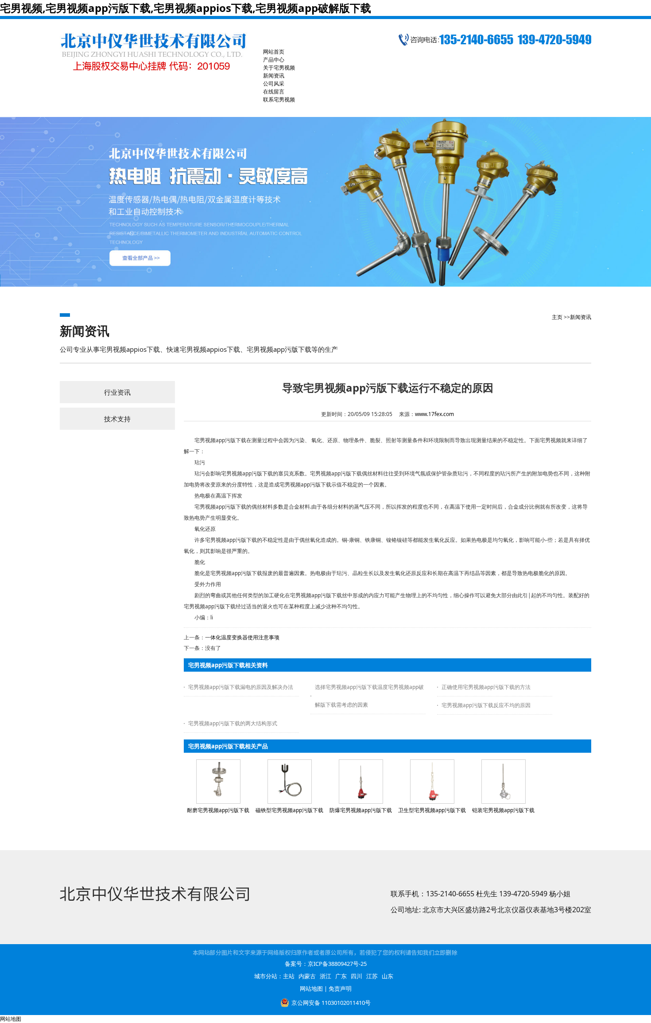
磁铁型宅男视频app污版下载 (289, 810)
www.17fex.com (434, 414)
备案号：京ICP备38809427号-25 (326, 964)
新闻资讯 (580, 317)
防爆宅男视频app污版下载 (360, 810)
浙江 (325, 976)
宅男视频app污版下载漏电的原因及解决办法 (240, 687)
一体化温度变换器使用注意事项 (242, 637)
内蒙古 (307, 976)
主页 (557, 317)
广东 (341, 976)
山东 (387, 976)
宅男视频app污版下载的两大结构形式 (232, 723)
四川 (356, 976)
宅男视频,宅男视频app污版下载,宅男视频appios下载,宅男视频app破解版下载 (185, 7)
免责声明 (340, 988)
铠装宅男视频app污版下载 (503, 810)
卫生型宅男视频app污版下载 (432, 810)
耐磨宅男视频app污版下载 (218, 810)
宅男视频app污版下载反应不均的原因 (486, 705)
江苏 (372, 976)
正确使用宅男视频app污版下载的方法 (486, 687)
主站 (288, 976)
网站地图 (311, 988)
